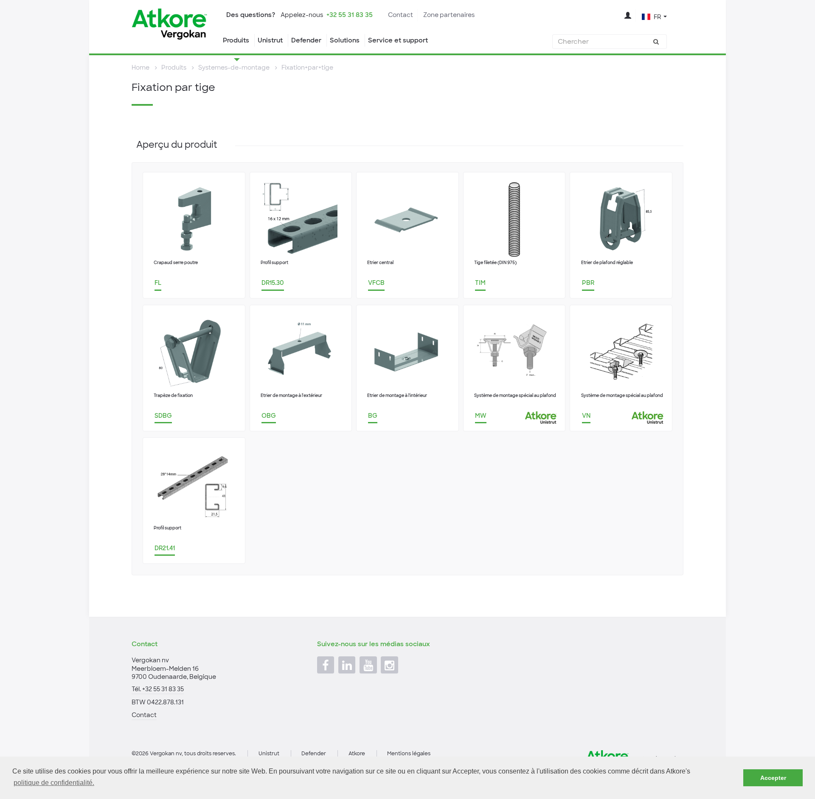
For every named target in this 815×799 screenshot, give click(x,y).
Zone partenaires (449, 15)
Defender (306, 40)
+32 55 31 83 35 (349, 15)
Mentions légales (408, 753)
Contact (400, 15)
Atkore (356, 753)
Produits (236, 40)
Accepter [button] (773, 777)
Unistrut (270, 40)
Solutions (345, 40)
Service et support (398, 40)
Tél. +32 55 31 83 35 (158, 689)
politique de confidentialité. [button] (54, 782)
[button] (654, 16)
